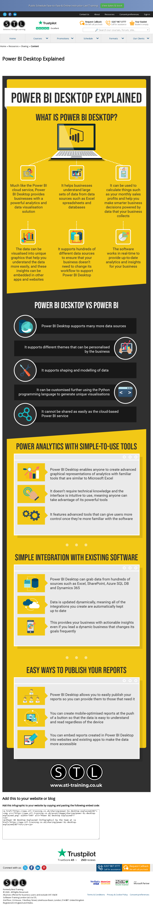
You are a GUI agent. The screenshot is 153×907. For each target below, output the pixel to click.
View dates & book (112, 5)
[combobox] (116, 30)
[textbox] (116, 30)
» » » (19, 46)
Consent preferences (129, 14)
